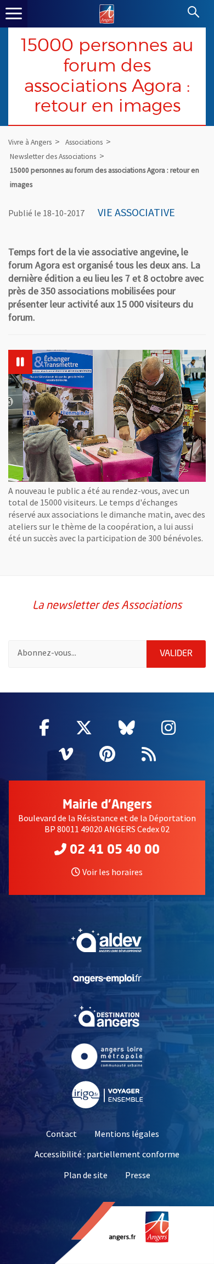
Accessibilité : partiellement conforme (107, 1153)
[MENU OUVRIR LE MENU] (13, 14)
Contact (61, 1133)
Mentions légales (126, 1133)
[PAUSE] (20, 362)
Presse (137, 1174)
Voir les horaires (112, 871)
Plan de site (86, 1174)
